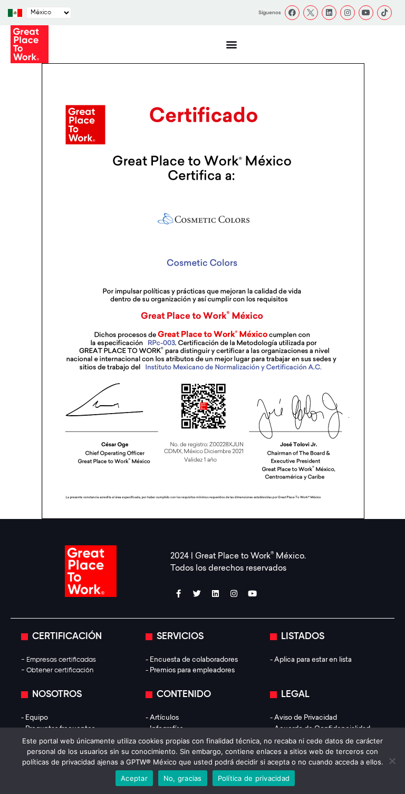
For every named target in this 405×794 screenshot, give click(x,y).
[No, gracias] (392, 761)
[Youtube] (366, 12)
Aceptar (134, 778)
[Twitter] (197, 593)
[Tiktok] (384, 12)
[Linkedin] (329, 12)
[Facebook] (292, 12)
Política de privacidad (254, 778)
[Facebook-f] (178, 593)
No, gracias (182, 778)
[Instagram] (347, 12)
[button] (231, 44)
